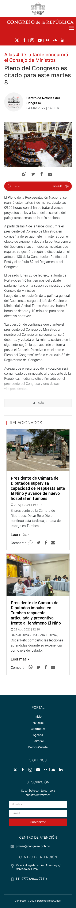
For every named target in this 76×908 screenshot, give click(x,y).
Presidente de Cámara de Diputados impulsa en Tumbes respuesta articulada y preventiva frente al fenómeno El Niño (36, 613)
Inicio (38, 716)
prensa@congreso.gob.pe (33, 846)
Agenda (38, 735)
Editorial (38, 741)
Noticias (38, 722)
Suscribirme (38, 822)
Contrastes (38, 729)
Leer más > (20, 534)
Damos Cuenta (38, 747)
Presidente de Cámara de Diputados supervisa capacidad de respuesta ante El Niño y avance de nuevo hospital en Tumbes (38, 488)
